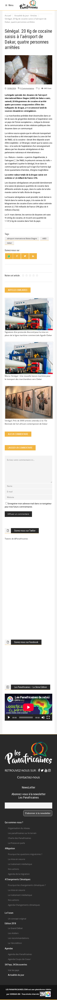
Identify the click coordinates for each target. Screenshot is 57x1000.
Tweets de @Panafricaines (16, 538)
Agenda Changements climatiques (24, 904)
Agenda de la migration (19, 874)
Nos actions (13, 869)
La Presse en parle (16, 843)
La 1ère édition (15, 943)
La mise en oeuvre (16, 859)
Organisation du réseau (19, 828)
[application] (28, 707)
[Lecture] (8, 717)
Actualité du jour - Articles (25, 15)
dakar (9, 243)
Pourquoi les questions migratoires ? (25, 854)
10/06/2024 (11, 88)
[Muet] (43, 717)
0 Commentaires (27, 88)
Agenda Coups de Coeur (19, 959)
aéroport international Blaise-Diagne (22, 238)
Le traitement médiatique (20, 864)
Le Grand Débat (15, 928)
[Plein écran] (48, 717)
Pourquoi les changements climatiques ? (27, 885)
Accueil (8, 15)
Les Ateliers (13, 933)
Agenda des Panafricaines (20, 954)
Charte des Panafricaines (19, 838)
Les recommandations (18, 938)
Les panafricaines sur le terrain (22, 833)
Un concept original (17, 918)
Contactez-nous (28, 777)
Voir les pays (13, 970)
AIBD (44, 238)
